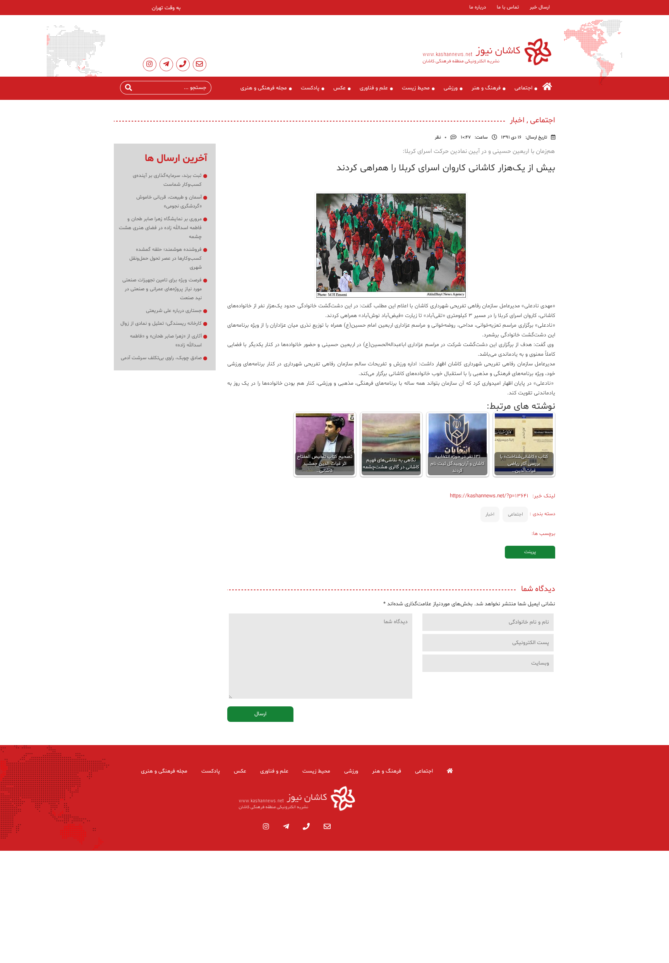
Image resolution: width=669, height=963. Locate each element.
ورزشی (451, 88)
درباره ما (477, 7)
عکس (339, 88)
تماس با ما (508, 7)
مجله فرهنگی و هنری (263, 88)
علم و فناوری (374, 88)
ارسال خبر (540, 7)
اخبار (489, 514)
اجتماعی (523, 88)
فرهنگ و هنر (486, 88)
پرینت (530, 552)
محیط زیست (416, 88)
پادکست (310, 88)
